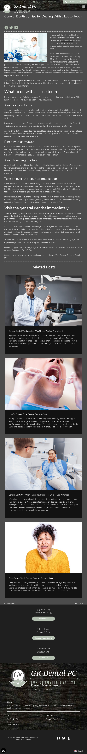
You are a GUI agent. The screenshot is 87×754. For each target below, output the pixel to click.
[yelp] (68, 739)
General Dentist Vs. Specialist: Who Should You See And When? (36, 331)
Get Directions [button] (43, 618)
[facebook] (58, 739)
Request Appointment (43, 638)
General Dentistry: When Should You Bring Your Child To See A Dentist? (39, 495)
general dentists (66, 40)
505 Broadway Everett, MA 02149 (49, 2)
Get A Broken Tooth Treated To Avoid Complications (31, 578)
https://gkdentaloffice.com (38, 247)
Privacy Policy (20, 739)
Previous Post (11, 603)
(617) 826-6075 (74, 247)
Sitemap (28, 739)
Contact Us (43, 658)
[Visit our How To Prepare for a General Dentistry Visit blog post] (43, 384)
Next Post (77, 603)
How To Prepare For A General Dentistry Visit (28, 414)
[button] (83, 7)
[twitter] (64, 739)
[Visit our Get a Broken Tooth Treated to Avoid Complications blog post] (43, 547)
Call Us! (77, 2)
